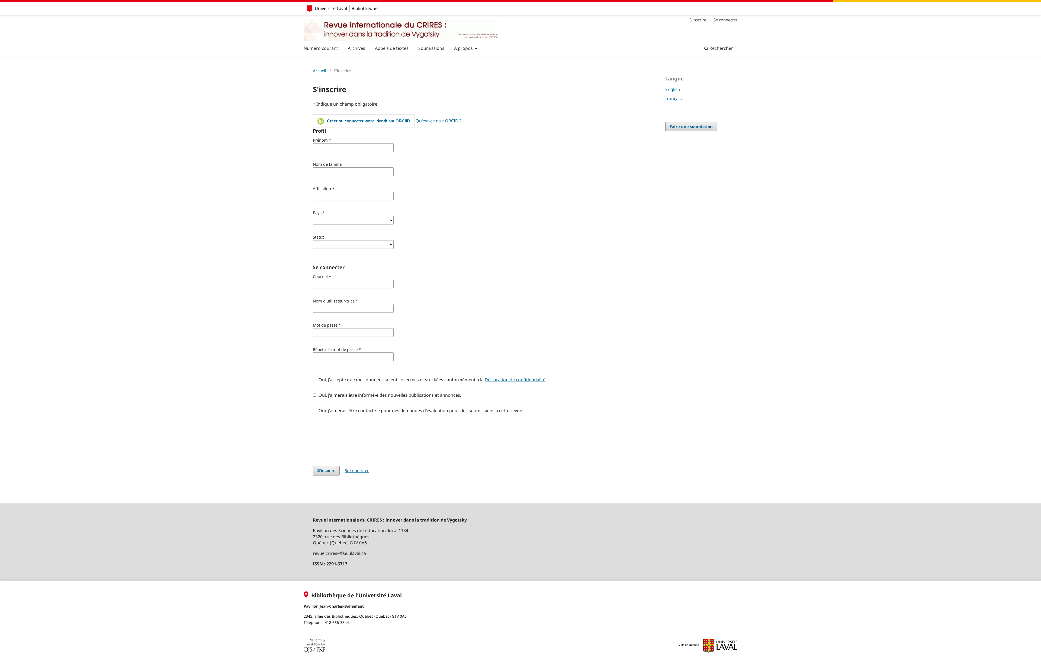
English (672, 89)
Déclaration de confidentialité (515, 380)
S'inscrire (697, 19)
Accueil (319, 70)
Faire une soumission (691, 126)
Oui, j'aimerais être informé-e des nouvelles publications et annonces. (389, 395)
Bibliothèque (365, 8)
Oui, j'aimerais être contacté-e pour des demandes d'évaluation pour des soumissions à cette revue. (420, 410)
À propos (464, 48)
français (673, 99)
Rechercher (720, 48)
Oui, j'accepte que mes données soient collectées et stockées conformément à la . (432, 380)
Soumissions (431, 48)
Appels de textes (392, 48)
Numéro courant (321, 48)
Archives (356, 48)
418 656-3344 (337, 622)
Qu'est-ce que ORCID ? (438, 121)
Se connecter (725, 19)
